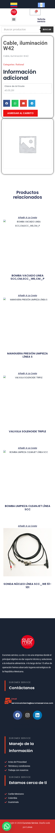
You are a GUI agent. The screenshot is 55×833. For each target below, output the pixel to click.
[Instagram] (27, 715)
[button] (13, 19)
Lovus (29, 827)
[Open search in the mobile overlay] (27, 29)
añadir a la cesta (27, 217)
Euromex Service (30, 823)
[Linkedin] (37, 715)
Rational (20, 64)
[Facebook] (17, 715)
